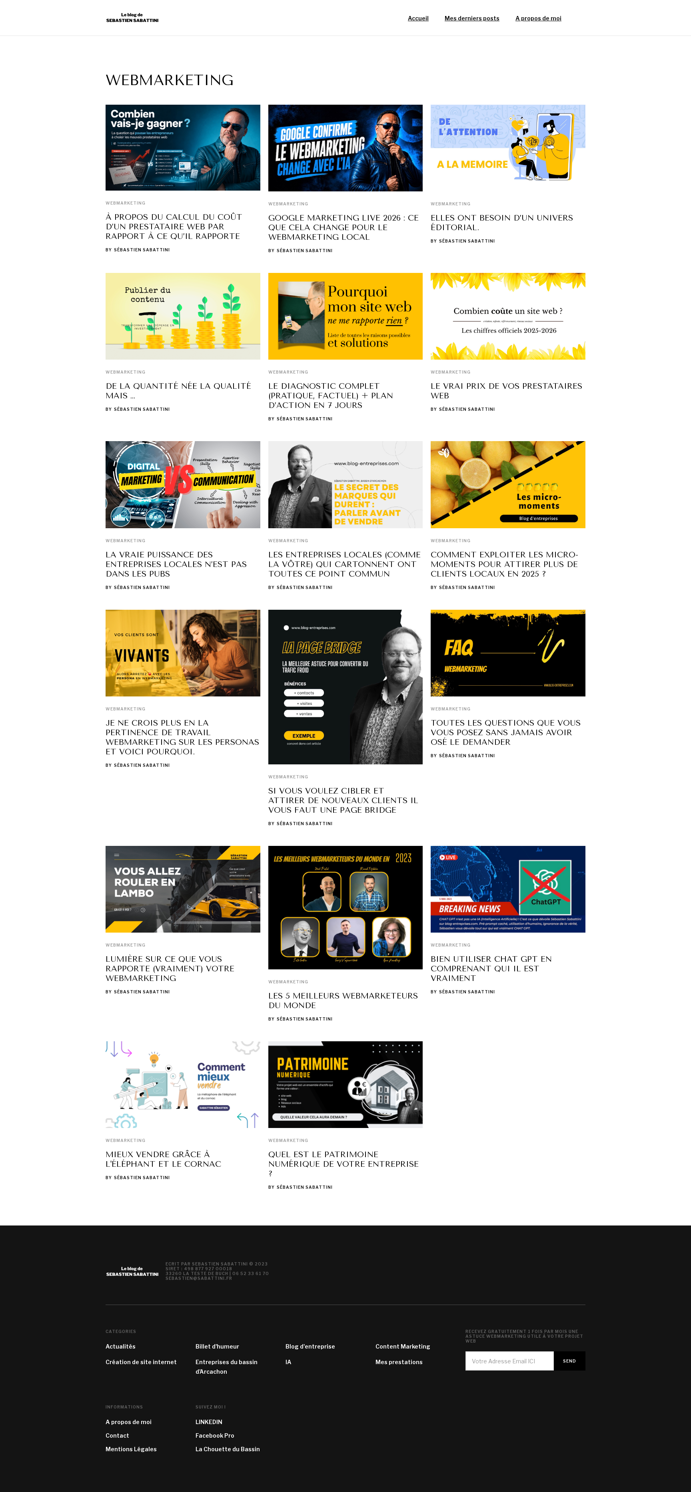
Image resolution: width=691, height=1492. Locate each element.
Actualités (121, 1346)
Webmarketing (126, 203)
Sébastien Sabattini (142, 249)
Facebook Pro (215, 1435)
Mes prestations (399, 1362)
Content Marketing (402, 1346)
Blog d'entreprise (310, 1346)
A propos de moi (129, 1421)
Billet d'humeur (217, 1346)
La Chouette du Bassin (228, 1449)
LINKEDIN (209, 1421)
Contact (117, 1435)
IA (289, 1362)
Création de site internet (141, 1362)
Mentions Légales (131, 1449)
